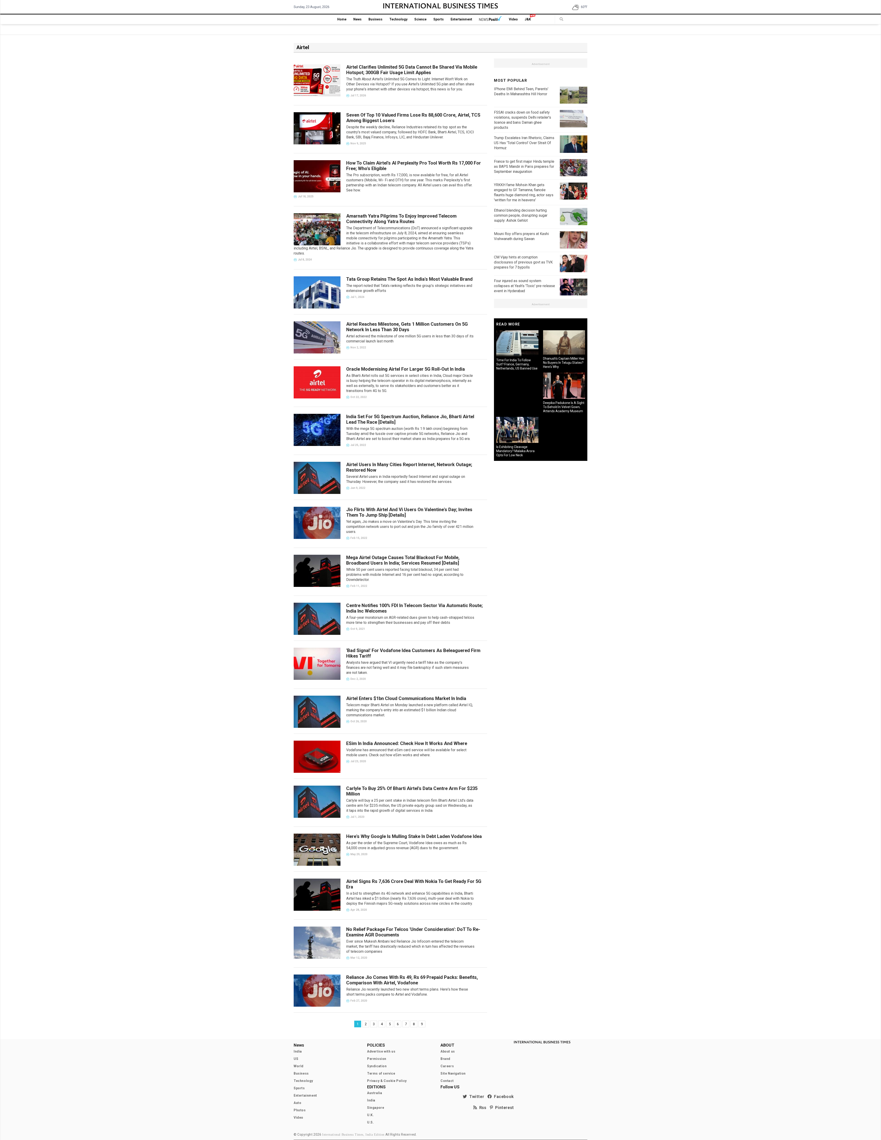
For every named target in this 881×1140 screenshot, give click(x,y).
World (299, 1066)
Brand (445, 1059)
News (357, 19)
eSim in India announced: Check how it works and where (406, 743)
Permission (376, 1059)
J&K (528, 19)
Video (513, 19)
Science (420, 19)
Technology (398, 19)
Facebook (503, 1096)
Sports (438, 19)
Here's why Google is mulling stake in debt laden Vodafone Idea (414, 836)
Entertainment (461, 19)
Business (375, 19)
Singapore (375, 1107)
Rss (481, 1107)
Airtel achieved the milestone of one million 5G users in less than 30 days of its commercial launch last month (410, 338)
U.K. (370, 1115)
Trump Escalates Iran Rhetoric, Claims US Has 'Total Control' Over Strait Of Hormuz (524, 143)
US (296, 1059)
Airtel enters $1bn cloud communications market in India (406, 698)
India (298, 1051)
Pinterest (503, 1107)
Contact (447, 1081)
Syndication (377, 1066)
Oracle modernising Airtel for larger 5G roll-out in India (405, 369)
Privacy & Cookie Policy (387, 1081)
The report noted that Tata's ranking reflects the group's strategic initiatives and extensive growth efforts (409, 288)
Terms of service (381, 1073)
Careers (447, 1066)
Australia (374, 1093)
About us (447, 1051)
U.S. (370, 1122)
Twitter (475, 1096)
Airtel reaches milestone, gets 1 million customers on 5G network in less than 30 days (407, 326)
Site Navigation (453, 1073)
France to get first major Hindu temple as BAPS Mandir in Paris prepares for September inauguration (524, 166)
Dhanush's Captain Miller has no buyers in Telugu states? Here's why (563, 363)
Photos (300, 1110)
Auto (297, 1103)
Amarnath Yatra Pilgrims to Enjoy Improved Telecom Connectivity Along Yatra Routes (401, 218)
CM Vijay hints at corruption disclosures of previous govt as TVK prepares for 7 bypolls (523, 262)
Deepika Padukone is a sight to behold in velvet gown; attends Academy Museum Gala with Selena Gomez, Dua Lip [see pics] (563, 411)
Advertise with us (381, 1051)
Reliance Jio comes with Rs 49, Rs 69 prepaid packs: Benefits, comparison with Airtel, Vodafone (412, 980)
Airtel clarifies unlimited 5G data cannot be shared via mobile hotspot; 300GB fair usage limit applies (411, 69)
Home (341, 19)
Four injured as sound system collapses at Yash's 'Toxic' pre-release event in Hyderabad (524, 286)
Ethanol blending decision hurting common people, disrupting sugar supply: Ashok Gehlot (520, 215)
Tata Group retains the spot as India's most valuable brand (409, 279)
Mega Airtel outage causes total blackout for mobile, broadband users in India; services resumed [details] (403, 560)
